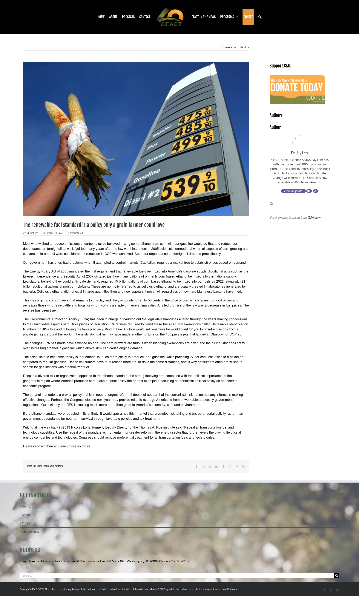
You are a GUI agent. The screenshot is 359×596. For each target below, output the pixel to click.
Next (243, 47)
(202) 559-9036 (179, 561)
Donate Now (30, 532)
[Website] (315, 191)
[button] (257, 17)
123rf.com (313, 217)
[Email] (309, 191)
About (26, 515)
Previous (230, 47)
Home (26, 506)
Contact (27, 523)
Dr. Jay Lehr (32, 232)
